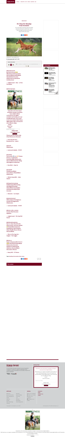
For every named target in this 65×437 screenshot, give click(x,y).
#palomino (17, 227)
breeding (11, 256)
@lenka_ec (9, 240)
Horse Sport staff (11, 59)
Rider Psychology (9, 401)
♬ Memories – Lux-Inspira (12, 193)
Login (39, 395)
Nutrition (18, 399)
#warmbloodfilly (10, 159)
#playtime (8, 213)
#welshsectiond (10, 80)
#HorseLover (12, 136)
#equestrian (18, 73)
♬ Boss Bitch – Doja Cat (12, 165)
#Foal (7, 136)
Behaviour (8, 393)
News (53, 70)
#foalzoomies (9, 78)
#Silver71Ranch (10, 199)
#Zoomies (18, 136)
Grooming (18, 396)
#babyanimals (15, 246)
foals (20, 256)
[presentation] (38, 259)
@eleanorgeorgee (10, 88)
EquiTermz (32, 1)
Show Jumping (51, 70)
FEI (49, 86)
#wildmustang (9, 184)
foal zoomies (16, 256)
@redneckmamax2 (11, 198)
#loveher (16, 160)
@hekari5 (8, 145)
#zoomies (16, 77)
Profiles (7, 400)
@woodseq (9, 154)
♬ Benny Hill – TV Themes (12, 252)
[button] (32, 409)
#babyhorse (9, 246)
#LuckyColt (9, 201)
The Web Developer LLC (53, 405)
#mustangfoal (16, 187)
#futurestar (17, 162)
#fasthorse (9, 248)
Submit (32, 436)
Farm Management (10, 396)
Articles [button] (17, 1)
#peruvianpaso (17, 228)
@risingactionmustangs (12, 183)
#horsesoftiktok (10, 75)
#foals (7, 230)
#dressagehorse (10, 162)
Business (17, 393)
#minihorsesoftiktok (11, 171)
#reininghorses (17, 199)
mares (22, 256)
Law (17, 397)
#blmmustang (17, 184)
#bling (20, 160)
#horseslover (9, 249)
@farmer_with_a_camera (12, 210)
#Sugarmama (15, 201)
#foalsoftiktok (17, 75)
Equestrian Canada (52, 86)
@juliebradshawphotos (12, 222)
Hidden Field (15, 130)
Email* (9, 124)
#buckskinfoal (9, 77)
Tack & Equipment (19, 401)
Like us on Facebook (31, 393)
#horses (19, 230)
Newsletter (23, 1)
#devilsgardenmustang (11, 186)
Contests (40, 391)
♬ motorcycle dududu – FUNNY (14, 150)
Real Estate (18, 400)
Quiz (35, 1)
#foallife (12, 230)
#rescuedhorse (10, 172)
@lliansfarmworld (10, 70)
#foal (12, 211)
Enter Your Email (46, 378)
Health (7, 397)
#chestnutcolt (9, 189)
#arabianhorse (9, 228)
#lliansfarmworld (10, 73)
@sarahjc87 (9, 169)
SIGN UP (15, 133)
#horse (15, 230)
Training (8, 403)
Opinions (8, 399)
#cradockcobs (16, 78)
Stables (28, 1)
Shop (26, 1)
